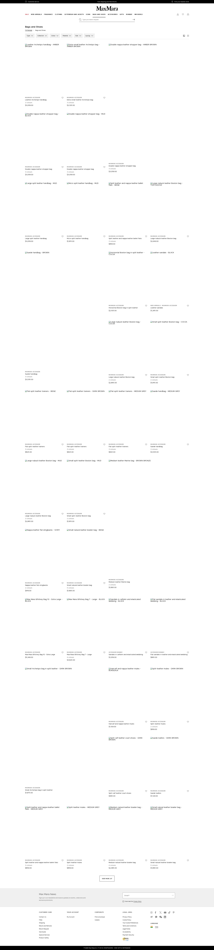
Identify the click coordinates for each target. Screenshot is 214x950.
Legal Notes (126, 929)
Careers (97, 920)
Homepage (28, 30)
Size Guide (42, 932)
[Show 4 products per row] (188, 36)
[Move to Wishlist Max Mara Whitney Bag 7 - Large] (104, 652)
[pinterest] (174, 912)
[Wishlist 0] (183, 14)
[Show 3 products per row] (184, 36)
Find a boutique (100, 917)
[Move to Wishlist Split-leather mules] (188, 722)
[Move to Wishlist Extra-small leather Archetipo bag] (104, 98)
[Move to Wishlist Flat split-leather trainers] (63, 445)
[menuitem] (27, 14)
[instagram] (151, 912)
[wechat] (160, 917)
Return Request (44, 929)
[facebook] (156, 912)
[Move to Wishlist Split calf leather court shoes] (146, 791)
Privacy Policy (137, 901)
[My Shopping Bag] (188, 14)
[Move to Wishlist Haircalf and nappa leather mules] (146, 722)
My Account (70, 917)
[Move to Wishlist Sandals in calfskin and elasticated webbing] (146, 652)
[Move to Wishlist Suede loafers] (188, 791)
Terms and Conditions (129, 926)
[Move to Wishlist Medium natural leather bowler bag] (146, 860)
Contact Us (42, 917)
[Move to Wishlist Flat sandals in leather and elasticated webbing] (188, 652)
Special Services (44, 935)
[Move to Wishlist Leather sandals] (188, 306)
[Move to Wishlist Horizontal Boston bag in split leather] (146, 306)
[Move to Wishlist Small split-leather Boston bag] (188, 375)
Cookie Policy (127, 920)
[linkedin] (165, 917)
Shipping (42, 923)
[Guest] (178, 14)
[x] (160, 912)
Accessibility (127, 932)
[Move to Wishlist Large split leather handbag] (63, 236)
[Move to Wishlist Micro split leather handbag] (104, 236)
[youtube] (165, 912)
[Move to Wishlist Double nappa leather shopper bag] (63, 167)
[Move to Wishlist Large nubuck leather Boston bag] (188, 236)
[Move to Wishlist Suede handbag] (188, 445)
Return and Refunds (45, 926)
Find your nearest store (181, 2)
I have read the (132, 901)
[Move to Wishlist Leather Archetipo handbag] (63, 98)
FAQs (40, 920)
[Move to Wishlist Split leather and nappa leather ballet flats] (146, 236)
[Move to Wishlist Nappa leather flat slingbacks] (63, 583)
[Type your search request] (134, 19)
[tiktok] (169, 912)
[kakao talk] (156, 917)
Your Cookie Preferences (130, 923)
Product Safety (44, 938)
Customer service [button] (43, 2)
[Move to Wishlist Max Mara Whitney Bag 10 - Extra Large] (63, 652)
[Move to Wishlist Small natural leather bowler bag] (104, 583)
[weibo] (151, 917)
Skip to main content (8, 1)
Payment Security (128, 935)
